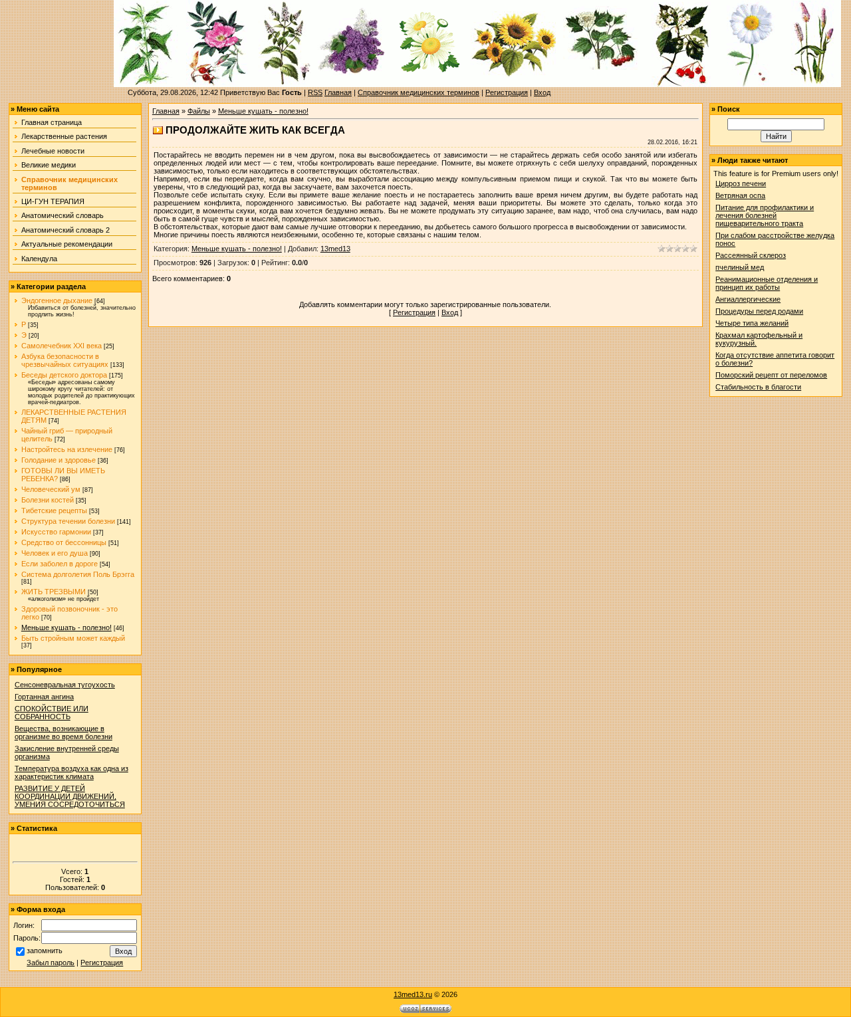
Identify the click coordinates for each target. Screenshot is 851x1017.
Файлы (198, 111)
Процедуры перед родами (759, 311)
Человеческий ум (50, 489)
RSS (315, 92)
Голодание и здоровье (58, 460)
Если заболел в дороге (59, 564)
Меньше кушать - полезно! (66, 627)
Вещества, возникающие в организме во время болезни (63, 732)
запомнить (44, 951)
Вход (542, 92)
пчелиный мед (739, 267)
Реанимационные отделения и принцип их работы (766, 283)
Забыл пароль (50, 962)
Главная (338, 92)
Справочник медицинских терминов (418, 92)
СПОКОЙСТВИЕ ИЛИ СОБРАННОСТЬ (51, 713)
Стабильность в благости (758, 387)
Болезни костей (47, 500)
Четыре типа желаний (752, 323)
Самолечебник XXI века (61, 346)
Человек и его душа (54, 553)
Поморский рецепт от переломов (771, 375)
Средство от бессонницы (63, 542)
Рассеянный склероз (750, 255)
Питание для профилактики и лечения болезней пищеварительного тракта (764, 215)
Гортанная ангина (44, 697)
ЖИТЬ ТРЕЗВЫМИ (53, 592)
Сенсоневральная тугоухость (65, 685)
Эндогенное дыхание (56, 300)
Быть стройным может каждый (73, 638)
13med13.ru (413, 994)
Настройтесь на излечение (66, 449)
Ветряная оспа (740, 195)
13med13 (335, 249)
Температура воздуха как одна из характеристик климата (71, 772)
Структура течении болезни (68, 521)
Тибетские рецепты (54, 510)
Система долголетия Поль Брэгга (77, 574)
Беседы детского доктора (64, 375)
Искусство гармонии (56, 532)
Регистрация (506, 92)
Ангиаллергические (748, 299)
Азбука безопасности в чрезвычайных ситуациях (64, 360)
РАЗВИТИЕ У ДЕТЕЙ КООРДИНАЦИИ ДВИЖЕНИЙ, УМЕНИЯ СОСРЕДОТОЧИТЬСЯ (70, 796)
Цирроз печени (740, 183)
